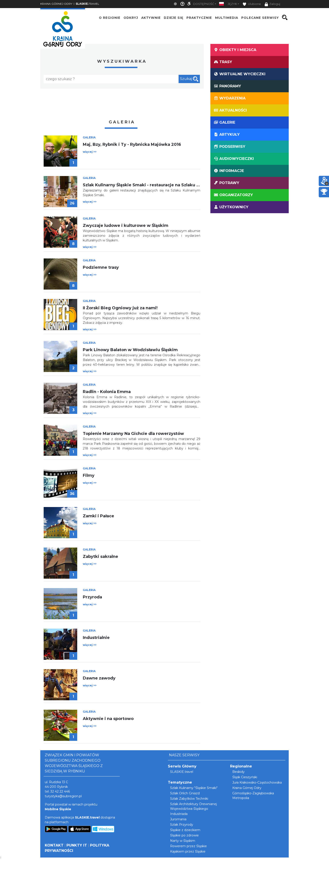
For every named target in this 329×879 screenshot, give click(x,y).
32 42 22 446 (60, 791)
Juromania (178, 819)
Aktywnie (151, 17)
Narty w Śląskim (182, 841)
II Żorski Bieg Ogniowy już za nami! (120, 307)
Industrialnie (96, 637)
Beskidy (238, 772)
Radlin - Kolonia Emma (107, 391)
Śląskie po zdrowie (184, 835)
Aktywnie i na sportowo (108, 718)
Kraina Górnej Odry (246, 788)
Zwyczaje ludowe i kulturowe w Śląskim (125, 225)
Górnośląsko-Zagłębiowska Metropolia (253, 795)
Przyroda (92, 597)
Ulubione (254, 4)
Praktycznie (199, 17)
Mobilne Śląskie (58, 809)
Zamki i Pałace (98, 516)
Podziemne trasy (101, 267)
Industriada (179, 814)
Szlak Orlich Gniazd (185, 793)
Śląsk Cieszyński (244, 777)
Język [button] (232, 4)
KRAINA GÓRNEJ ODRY (56, 3)
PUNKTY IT (76, 845)
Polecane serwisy (260, 17)
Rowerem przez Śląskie (188, 846)
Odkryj (131, 17)
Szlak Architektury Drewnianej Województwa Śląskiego (193, 806)
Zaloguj (274, 4)
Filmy (88, 475)
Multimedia (226, 17)
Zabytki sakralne (100, 556)
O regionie (109, 17)
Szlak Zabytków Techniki (189, 799)
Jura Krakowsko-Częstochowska (257, 782)
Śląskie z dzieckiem (185, 830)
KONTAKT (54, 845)
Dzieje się (173, 17)
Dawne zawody (99, 678)
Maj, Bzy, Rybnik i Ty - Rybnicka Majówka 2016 (132, 144)
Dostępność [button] (203, 4)
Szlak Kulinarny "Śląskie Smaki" (194, 788)
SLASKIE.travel (181, 772)
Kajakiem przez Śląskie (187, 851)
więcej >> (89, 151)
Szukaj (186, 79)
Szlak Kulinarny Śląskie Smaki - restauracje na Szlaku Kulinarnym (152, 185)
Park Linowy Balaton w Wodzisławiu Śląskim (130, 349)
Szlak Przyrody (181, 825)
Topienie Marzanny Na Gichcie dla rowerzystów (133, 433)
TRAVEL (87, 3)
